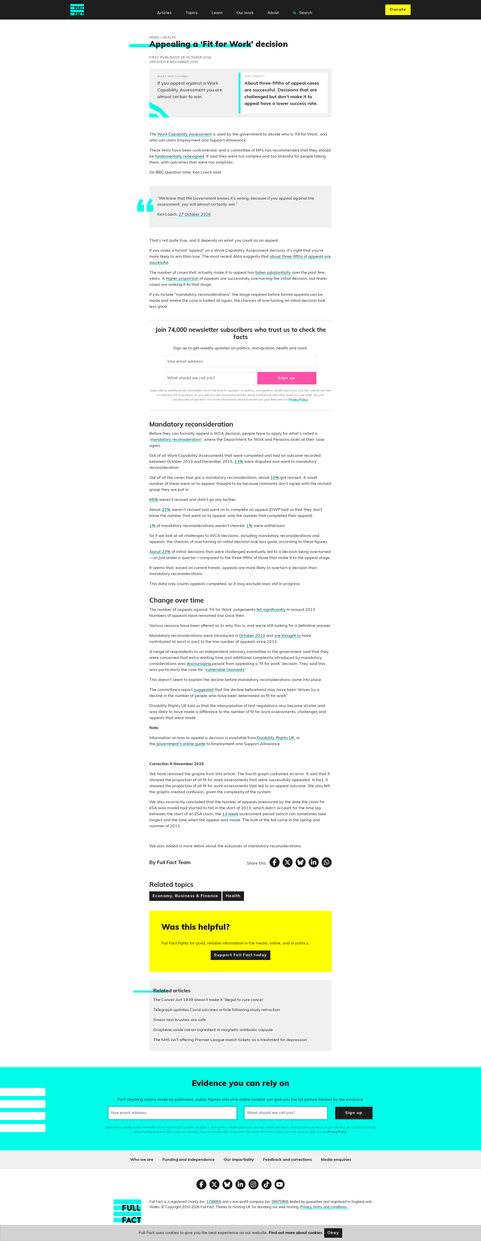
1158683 (213, 1202)
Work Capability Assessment (184, 134)
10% (274, 478)
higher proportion (182, 279)
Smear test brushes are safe (179, 1020)
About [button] (273, 13)
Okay (333, 1233)
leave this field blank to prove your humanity (21, 1073)
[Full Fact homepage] (77, 10)
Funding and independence (188, 1160)
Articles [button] (164, 13)
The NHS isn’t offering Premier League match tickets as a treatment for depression (230, 1040)
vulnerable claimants (225, 670)
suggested (204, 690)
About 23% (160, 552)
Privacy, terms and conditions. (323, 1207)
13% (238, 462)
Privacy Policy (298, 399)
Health (233, 896)
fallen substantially (273, 273)
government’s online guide (180, 744)
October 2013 (252, 636)
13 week (230, 814)
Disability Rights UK (275, 738)
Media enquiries (336, 1160)
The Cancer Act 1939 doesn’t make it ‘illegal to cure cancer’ (208, 1000)
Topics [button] (192, 13)
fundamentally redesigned (179, 157)
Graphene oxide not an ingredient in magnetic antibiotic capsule (213, 1030)
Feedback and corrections (287, 1160)
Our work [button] (245, 13)
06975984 (280, 1202)
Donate (398, 10)
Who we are (141, 1160)
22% (166, 510)
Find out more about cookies (295, 1233)
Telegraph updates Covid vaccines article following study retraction (216, 1010)
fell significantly (271, 610)
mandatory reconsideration (175, 440)
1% (152, 526)
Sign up (286, 378)
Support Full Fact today (240, 955)
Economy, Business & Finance (185, 896)
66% (153, 500)
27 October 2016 (195, 215)
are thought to (287, 636)
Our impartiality (239, 1160)
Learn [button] (217, 13)
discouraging (199, 664)
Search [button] (305, 13)
